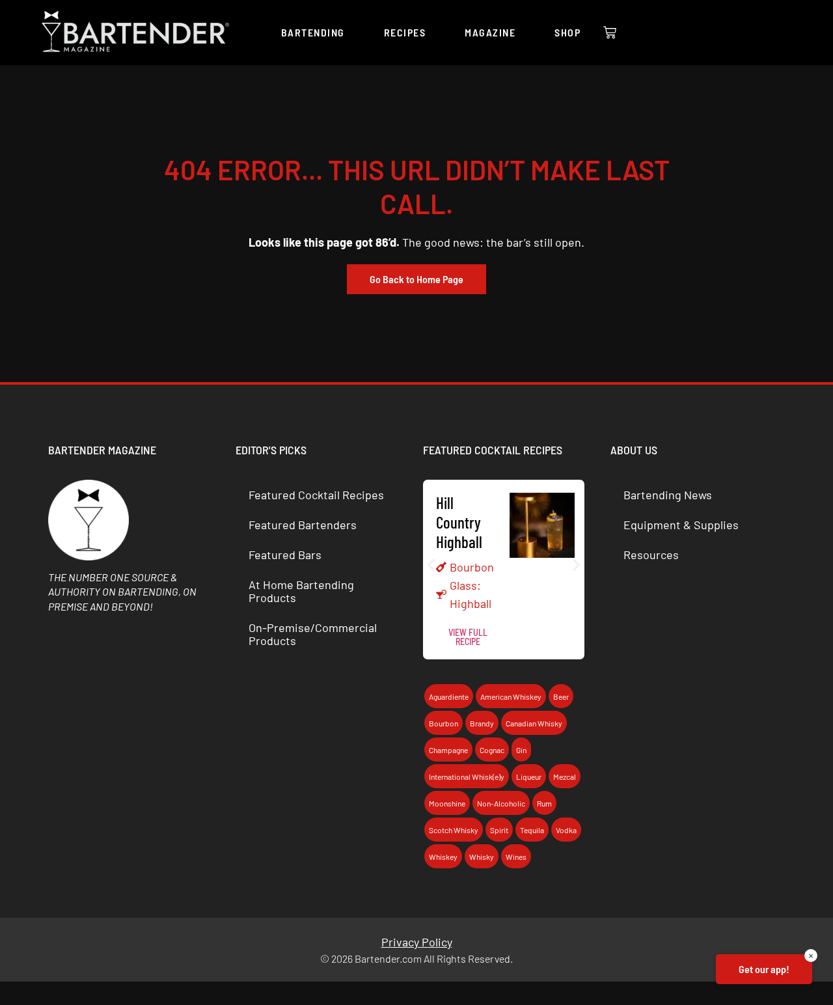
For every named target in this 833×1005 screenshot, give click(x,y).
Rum (544, 803)
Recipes (405, 32)
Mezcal (564, 776)
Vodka (566, 829)
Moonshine (447, 803)
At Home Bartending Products (301, 591)
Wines (516, 856)
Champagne (448, 749)
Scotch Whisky (453, 829)
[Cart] (609, 33)
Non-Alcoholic (501, 803)
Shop (567, 32)
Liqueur (528, 776)
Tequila (532, 829)
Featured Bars (285, 554)
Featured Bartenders (303, 524)
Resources (651, 554)
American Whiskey (510, 696)
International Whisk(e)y (466, 776)
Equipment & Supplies (681, 524)
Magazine (490, 32)
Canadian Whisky (534, 723)
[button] (431, 565)
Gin (521, 749)
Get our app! (764, 969)
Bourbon (472, 567)
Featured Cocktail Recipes (316, 495)
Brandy (482, 723)
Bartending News (667, 495)
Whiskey (443, 856)
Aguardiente (449, 696)
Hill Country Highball (459, 522)
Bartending (313, 32)
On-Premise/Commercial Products (313, 634)
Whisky (481, 856)
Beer (561, 696)
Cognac (492, 749)
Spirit (499, 829)
